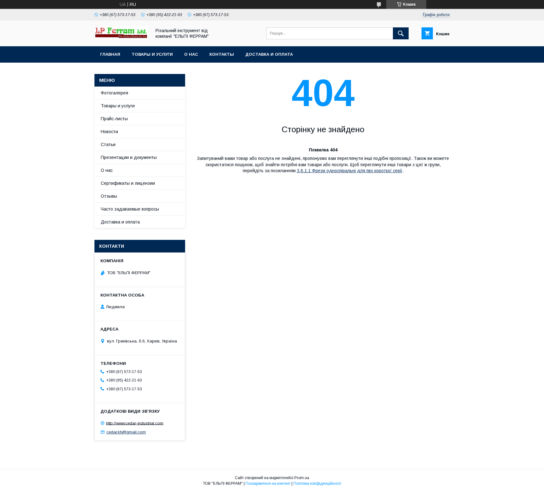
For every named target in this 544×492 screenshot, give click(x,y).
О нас (191, 54)
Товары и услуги (152, 54)
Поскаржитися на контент (268, 483)
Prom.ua (301, 478)
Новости (109, 131)
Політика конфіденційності (317, 483)
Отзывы (109, 196)
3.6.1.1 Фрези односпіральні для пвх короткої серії (349, 170)
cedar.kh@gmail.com (126, 432)
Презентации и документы (129, 157)
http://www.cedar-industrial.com (134, 423)
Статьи (108, 144)
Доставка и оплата (269, 54)
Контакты (221, 54)
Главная (110, 54)
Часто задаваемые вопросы (130, 209)
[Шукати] (401, 33)
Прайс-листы (114, 118)
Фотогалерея (114, 92)
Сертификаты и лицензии (128, 183)
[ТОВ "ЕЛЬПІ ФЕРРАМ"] (121, 38)
